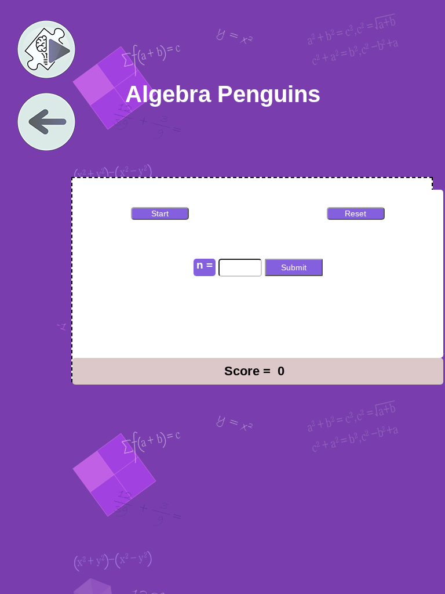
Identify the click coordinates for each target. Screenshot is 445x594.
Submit (294, 267)
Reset (355, 213)
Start (160, 213)
